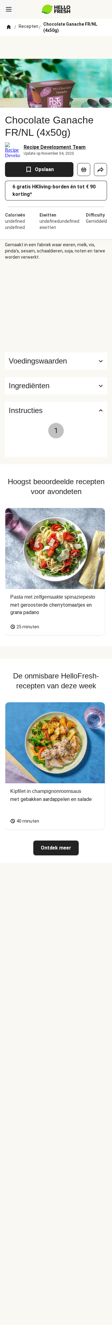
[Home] (8, 27)
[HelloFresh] (56, 9)
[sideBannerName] (56, 306)
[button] (56, 386)
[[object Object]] (83, 169)
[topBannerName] (56, 47)
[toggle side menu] (8, 9)
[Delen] (100, 169)
